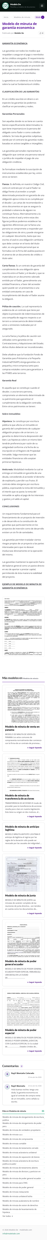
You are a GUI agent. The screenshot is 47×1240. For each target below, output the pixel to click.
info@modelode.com (11, 1233)
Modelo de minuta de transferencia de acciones (19, 797)
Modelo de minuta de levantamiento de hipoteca (19, 1210)
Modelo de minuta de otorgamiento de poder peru (22, 1124)
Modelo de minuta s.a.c (13, 1134)
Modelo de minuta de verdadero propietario (21, 1130)
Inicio (6, 17)
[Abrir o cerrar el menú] (42, 5)
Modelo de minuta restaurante (16, 1192)
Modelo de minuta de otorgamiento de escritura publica (23, 1118)
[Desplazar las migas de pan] (42, 17)
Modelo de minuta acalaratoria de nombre (21, 1201)
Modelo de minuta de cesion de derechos (20, 1205)
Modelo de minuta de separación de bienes (21, 1157)
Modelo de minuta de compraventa (18, 1139)
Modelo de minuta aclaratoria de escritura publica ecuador (21, 1162)
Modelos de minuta (22, 17)
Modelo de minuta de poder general (18, 1187)
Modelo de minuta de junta (20, 895)
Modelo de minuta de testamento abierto (20, 1167)
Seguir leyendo (35, 747)
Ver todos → (8, 1216)
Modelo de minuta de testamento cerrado (20, 1148)
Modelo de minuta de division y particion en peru (21, 1173)
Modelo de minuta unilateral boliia (17, 1196)
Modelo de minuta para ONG (15, 1183)
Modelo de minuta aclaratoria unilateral (20, 1152)
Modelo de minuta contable (14, 1143)
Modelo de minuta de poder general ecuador (20, 963)
